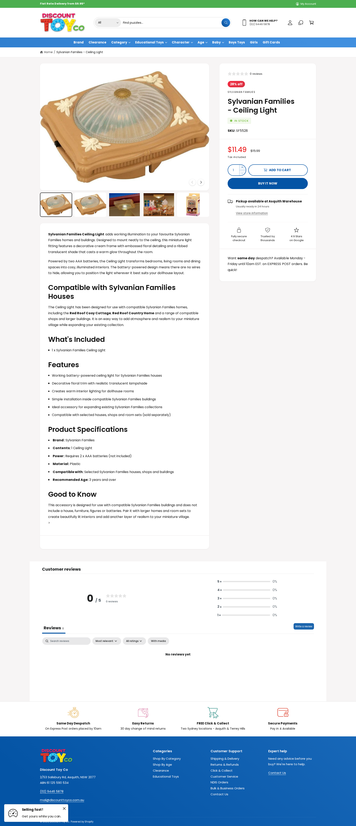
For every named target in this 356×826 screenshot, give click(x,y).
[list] (178, 719)
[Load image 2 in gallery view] (90, 205)
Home (48, 52)
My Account (308, 4)
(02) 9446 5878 (51, 791)
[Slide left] (192, 182)
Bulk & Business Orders (228, 788)
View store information (252, 213)
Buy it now (268, 183)
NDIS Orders (219, 782)
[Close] (64, 808)
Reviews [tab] (54, 628)
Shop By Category (167, 758)
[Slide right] (201, 182)
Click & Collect (222, 770)
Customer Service (224, 776)
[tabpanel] (178, 668)
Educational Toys (149, 42)
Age (201, 42)
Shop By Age (162, 764)
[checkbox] (158, 641)
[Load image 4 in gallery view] (159, 205)
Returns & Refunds (225, 764)
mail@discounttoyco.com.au (62, 800)
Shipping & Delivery (225, 758)
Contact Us (219, 794)
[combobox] (176, 22)
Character (180, 42)
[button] (311, 22)
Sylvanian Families (241, 92)
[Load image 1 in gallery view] (56, 205)
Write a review (303, 626)
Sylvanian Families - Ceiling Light (79, 52)
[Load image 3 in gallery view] (124, 205)
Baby (216, 42)
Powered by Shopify (82, 821)
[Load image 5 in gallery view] (193, 205)
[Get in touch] (300, 22)
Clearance (161, 770)
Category (119, 42)
